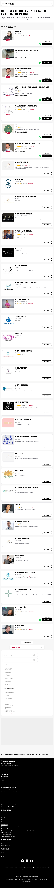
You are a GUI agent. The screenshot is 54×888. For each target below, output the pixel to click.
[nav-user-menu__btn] (51, 3)
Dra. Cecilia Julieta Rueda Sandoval (26, 487)
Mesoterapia (7, 702)
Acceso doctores (4, 850)
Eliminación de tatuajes (9, 699)
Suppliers (3, 856)
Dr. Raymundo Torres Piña (23, 351)
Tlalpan (6, 682)
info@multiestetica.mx (33, 876)
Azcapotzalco (7, 671)
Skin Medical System (21, 402)
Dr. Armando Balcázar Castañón (7, 767)
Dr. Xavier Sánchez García (23, 231)
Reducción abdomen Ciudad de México (9, 804)
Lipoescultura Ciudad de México (7, 797)
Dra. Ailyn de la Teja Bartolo (24, 538)
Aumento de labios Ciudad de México (8, 795)
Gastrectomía (3, 821)
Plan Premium (4, 852)
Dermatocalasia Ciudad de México (8, 798)
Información (4, 26)
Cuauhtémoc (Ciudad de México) (11, 677)
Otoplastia (3, 817)
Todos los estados (8, 668)
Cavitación (7, 694)
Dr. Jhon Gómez (19, 626)
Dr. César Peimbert (21, 368)
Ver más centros (27, 642)
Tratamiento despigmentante (6, 832)
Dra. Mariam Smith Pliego (23, 590)
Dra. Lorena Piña (20, 607)
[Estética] (10, 4)
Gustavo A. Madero (9, 678)
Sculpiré (17, 504)
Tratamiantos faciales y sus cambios (8, 836)
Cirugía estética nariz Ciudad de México (9, 791)
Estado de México (4, 784)
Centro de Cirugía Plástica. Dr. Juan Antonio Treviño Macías (32, 87)
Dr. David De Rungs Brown (23, 214)
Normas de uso (17, 879)
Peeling (6, 708)
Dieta (6, 696)
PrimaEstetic (19, 180)
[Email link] (31, 861)
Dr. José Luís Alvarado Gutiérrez (25, 573)
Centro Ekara (19, 470)
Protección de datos (9, 879)
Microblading (7, 704)
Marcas (2, 854)
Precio (15, 26)
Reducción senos (4, 819)
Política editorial (43, 879)
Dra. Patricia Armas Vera (23, 419)
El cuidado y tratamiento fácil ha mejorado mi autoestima (12, 826)
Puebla (2, 782)
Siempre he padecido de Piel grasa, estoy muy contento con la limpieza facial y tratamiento (19, 830)
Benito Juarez (8, 672)
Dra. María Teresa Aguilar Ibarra (26, 106)
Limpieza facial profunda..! (6, 834)
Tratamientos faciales (9, 713)
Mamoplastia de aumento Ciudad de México (9, 800)
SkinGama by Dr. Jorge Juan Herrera (26, 50)
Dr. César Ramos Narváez (6, 763)
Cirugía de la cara (4, 811)
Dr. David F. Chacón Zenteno (6, 771)
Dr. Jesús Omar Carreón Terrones (25, 283)
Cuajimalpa (7, 675)
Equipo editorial (4, 843)
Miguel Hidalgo (8, 681)
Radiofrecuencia (8, 710)
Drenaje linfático (8, 698)
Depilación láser (8, 695)
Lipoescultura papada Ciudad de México (9, 802)
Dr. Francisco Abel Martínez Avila (26, 436)
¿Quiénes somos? (4, 841)
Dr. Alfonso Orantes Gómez (6, 769)
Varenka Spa (19, 334)
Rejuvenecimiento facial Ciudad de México (9, 789)
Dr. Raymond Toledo (21, 385)
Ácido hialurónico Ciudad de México (8, 806)
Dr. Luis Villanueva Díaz (22, 521)
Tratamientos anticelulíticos (10, 711)
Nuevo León (3, 780)
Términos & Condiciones (26, 881)
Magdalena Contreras (9, 679)
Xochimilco (7, 684)
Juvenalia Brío (19, 555)
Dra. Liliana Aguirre (21, 162)
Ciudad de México (4, 776)
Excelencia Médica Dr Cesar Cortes (8, 828)
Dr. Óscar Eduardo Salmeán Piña (25, 197)
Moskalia (18, 32)
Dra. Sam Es (18, 249)
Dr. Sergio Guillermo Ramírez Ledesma (27, 143)
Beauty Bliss (19, 453)
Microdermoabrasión (9, 705)
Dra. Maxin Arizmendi (21, 266)
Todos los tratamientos (9, 692)
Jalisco (2, 778)
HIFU (6, 701)
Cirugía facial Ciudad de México (7, 793)
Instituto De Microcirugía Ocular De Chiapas (9, 765)
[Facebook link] (27, 861)
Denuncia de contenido (5, 845)
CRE (16, 124)
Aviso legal (36, 879)
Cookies (23, 879)
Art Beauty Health (21, 317)
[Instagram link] (22, 861)
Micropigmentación (9, 707)
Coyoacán (7, 674)
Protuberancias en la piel (6, 815)
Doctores (10, 26)
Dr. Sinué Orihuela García (23, 69)
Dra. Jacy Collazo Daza (22, 300)
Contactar (46, 44)
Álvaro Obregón (8, 669)
